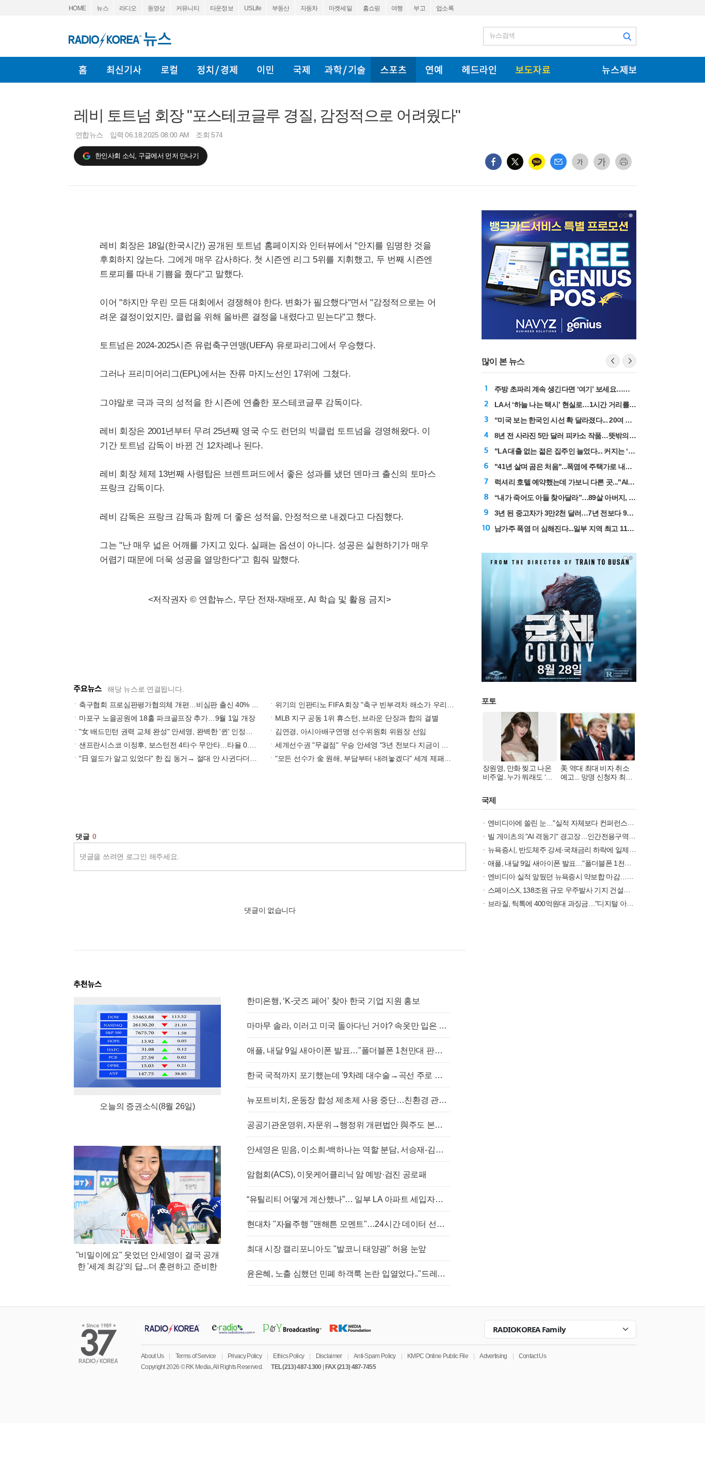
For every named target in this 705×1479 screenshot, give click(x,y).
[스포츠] (393, 70)
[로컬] (169, 70)
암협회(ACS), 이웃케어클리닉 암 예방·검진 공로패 (337, 1174)
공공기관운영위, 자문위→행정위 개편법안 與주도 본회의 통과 (349, 1124)
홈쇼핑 (371, 8)
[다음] (629, 361)
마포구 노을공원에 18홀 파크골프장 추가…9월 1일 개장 (167, 718)
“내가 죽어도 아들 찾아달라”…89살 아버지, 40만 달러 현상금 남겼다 (598, 497)
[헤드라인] (479, 70)
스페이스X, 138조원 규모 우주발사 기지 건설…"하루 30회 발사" (584, 890)
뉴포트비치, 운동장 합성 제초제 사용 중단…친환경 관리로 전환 (349, 1100)
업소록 (445, 8)
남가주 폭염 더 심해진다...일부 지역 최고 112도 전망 (573, 528)
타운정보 (221, 8)
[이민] (265, 70)
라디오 (128, 8)
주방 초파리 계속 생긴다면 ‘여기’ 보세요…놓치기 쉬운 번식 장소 (592, 389)
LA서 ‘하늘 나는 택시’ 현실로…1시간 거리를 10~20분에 (578, 404)
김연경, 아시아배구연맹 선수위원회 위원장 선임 (350, 731)
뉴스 (102, 8)
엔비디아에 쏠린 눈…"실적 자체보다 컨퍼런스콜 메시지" (573, 823)
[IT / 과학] (345, 70)
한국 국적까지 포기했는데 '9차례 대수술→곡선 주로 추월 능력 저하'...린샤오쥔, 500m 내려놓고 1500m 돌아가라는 (349, 1075)
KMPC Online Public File (437, 1356)
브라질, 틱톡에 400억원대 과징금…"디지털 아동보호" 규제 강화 (584, 903)
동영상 (156, 8)
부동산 (281, 8)
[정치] (217, 70)
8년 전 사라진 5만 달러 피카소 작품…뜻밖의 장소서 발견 (580, 435)
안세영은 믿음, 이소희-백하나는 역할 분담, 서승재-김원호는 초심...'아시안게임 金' (349, 1149)
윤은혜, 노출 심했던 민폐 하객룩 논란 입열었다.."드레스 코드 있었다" (349, 1273)
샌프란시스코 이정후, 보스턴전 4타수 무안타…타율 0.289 (170, 745)
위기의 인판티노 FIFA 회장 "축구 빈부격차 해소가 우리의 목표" (374, 704)
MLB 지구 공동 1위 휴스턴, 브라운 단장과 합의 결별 (356, 718)
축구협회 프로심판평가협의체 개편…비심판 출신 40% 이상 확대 (180, 704)
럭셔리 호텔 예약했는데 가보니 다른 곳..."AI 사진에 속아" (581, 482)
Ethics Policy (288, 1356)
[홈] (83, 70)
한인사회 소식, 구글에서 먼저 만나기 (147, 156)
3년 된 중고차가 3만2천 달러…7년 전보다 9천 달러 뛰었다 (582, 513)
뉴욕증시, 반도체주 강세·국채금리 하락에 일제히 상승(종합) (578, 850)
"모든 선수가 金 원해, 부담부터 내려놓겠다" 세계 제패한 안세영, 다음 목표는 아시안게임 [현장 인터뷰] (435, 758)
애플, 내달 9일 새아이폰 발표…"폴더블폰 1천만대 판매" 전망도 (349, 1050)
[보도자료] (533, 70)
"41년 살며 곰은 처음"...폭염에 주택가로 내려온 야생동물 (581, 466)
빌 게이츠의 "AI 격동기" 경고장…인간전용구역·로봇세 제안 (577, 836)
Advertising (493, 1356)
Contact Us (532, 1356)
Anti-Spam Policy (375, 1356)
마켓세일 (340, 8)
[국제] (301, 70)
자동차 (309, 8)
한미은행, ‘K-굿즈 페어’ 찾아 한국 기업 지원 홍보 (333, 1001)
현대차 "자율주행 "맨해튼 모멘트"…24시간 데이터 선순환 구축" (349, 1224)
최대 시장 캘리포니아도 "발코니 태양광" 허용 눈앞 (336, 1248)
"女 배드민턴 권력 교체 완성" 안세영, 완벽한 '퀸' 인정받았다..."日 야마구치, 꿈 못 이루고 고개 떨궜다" (238, 731)
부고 (419, 8)
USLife (252, 8)
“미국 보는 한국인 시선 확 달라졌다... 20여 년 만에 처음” (580, 420)
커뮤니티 (187, 8)
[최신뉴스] (124, 70)
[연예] (434, 70)
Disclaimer (329, 1356)
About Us (152, 1356)
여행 (397, 8)
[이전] (613, 361)
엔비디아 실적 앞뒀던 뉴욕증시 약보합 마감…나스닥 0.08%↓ (579, 877)
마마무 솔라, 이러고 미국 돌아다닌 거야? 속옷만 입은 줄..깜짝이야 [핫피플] (349, 1025)
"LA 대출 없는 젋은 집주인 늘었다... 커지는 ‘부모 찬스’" (578, 451)
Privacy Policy (245, 1356)
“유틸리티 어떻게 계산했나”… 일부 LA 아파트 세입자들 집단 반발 (349, 1199)
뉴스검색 (502, 35)
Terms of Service (195, 1356)
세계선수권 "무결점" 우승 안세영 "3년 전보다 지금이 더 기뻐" (371, 745)
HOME (77, 8)
